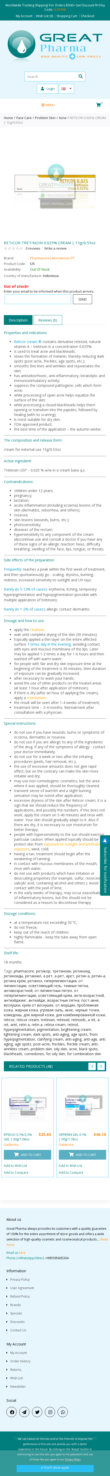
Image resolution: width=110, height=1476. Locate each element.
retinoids (78, 1019)
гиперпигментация (60, 980)
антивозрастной (18, 990)
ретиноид (81, 971)
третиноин (61, 971)
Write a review (55, 248)
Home (8, 117)
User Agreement (22, 1288)
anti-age (90, 1039)
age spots (79, 1034)
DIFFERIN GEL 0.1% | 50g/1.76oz (72, 1136)
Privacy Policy (20, 1279)
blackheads (13, 1053)
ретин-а (98, 976)
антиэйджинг (15, 1000)
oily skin (60, 1048)
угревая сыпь (51, 1010)
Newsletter (18, 1386)
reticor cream (28, 1019)
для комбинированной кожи (80, 1014)
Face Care (24, 117)
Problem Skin (45, 117)
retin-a (37, 1024)
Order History (20, 1361)
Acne (63, 117)
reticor (9, 1019)
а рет (47, 976)
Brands (15, 1305)
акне (69, 1010)
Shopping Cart (67, 16)
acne (73, 1048)
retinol (73, 1024)
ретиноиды (13, 976)
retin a (24, 1024)
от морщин (65, 1005)
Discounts (17, 1322)
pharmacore (24, 971)
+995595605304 (57, 1258)
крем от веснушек (37, 1005)
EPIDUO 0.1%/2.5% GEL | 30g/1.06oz (18, 1136)
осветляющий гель (44, 985)
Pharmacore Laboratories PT (52, 258)
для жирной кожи (39, 1014)
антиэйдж (36, 1000)
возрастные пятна (63, 1000)
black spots (88, 1048)
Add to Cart (30, 1154)
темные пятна (75, 985)
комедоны (12, 1014)
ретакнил (33, 976)
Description (18, 320)
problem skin (41, 1048)
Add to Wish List (15, 1165)
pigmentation (48, 1029)
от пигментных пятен (53, 990)
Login (50, 88)
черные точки (87, 1010)
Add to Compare (16, 1172)
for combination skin (84, 1053)
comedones (34, 1053)
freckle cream (78, 1044)
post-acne (41, 1044)
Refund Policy (20, 1296)
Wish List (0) (44, 16)
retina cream (55, 1024)
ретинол (35, 980)
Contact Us (18, 1330)
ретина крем (15, 980)
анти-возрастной (89, 995)
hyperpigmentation (19, 1029)
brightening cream (76, 1029)
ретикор (43, 971)
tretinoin (48, 1019)
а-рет (59, 976)
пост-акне (90, 1000)
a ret (91, 1019)
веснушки (12, 1005)
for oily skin (55, 1053)
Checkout (87, 16)
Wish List (16, 1378)
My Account (24, 16)
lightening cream (17, 1034)
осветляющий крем (55, 995)
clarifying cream (50, 1039)
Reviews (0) (47, 320)
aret (13, 1024)
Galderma (11, 1144)
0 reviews (33, 248)
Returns (15, 1369)
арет (70, 976)
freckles (58, 1044)
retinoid (63, 1019)
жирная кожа (26, 1010)
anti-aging (61, 1034)
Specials (16, 1313)
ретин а (83, 976)
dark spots (42, 1034)
